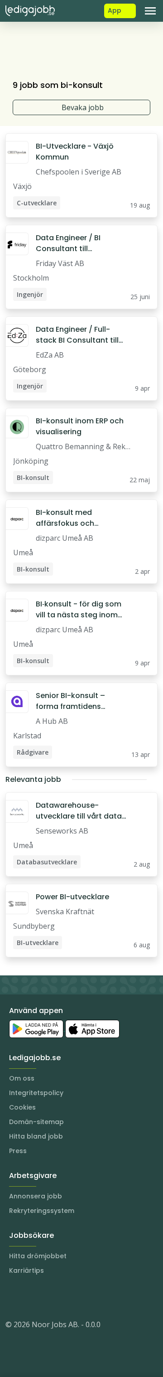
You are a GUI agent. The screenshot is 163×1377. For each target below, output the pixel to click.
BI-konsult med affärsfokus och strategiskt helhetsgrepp (82, 518)
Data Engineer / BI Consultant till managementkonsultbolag (80, 243)
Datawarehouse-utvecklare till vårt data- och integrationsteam (81, 811)
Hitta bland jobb (36, 1136)
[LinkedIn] (31, 1297)
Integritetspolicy (36, 1092)
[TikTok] (67, 1297)
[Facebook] (49, 1297)
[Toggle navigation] (150, 11)
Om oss (21, 1078)
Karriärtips (26, 1270)
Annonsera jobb (35, 1196)
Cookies (22, 1107)
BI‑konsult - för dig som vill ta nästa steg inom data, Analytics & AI (78, 610)
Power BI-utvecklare (72, 897)
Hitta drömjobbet (38, 1256)
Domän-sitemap (36, 1121)
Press (18, 1150)
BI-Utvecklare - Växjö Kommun (75, 151)
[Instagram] (12, 1297)
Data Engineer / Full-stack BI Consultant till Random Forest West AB (80, 335)
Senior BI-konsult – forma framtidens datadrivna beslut (70, 701)
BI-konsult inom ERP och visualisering (80, 426)
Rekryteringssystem (41, 1210)
